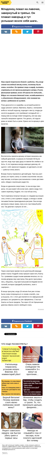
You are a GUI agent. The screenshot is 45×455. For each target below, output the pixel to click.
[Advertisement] (22, 58)
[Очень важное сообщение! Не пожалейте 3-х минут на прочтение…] (32, 354)
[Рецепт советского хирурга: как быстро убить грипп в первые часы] (11, 420)
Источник (41, 309)
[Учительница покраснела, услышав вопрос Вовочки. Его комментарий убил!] (11, 354)
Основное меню (42, 2)
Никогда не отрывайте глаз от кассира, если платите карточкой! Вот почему (32, 435)
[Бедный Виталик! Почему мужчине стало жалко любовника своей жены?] (11, 387)
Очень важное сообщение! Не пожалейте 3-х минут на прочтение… (32, 369)
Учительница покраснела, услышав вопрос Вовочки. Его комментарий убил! (11, 369)
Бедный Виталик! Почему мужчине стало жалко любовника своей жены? (11, 402)
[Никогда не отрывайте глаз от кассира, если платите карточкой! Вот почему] (32, 420)
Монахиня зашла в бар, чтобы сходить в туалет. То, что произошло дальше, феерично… (32, 402)
